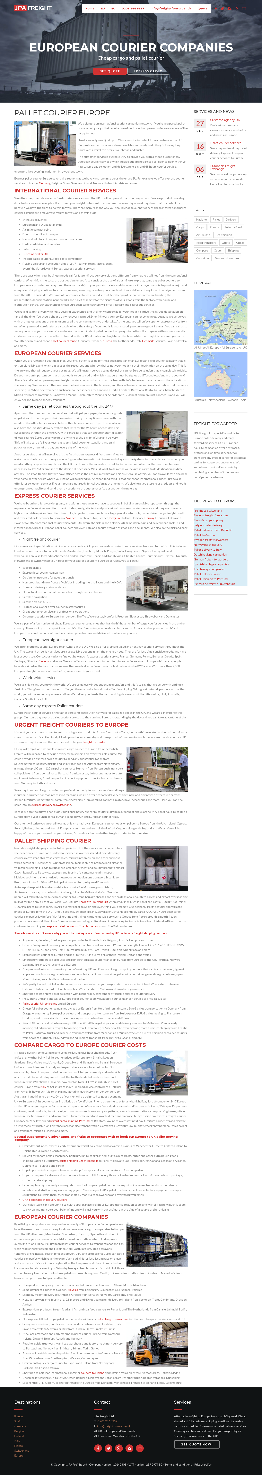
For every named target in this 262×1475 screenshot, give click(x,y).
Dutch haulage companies (210, 554)
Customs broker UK (35, 254)
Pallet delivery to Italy (208, 549)
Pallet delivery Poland (207, 574)
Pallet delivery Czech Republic (213, 530)
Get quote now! (197, 1444)
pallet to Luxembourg (94, 901)
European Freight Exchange (222, 167)
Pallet (216, 219)
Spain (17, 1421)
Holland (19, 1436)
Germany (44, 183)
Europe (214, 227)
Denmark (148, 341)
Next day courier (148, 72)
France (18, 1416)
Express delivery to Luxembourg (214, 583)
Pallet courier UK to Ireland (40, 1003)
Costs (218, 250)
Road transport (206, 242)
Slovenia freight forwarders (211, 515)
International (233, 227)
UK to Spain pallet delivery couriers (45, 1199)
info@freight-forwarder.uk (171, 8)
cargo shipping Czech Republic (78, 1160)
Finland (18, 1445)
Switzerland (21, 1450)
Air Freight (203, 235)
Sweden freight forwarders (211, 539)
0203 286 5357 (133, 8)
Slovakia (73, 1289)
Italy (43, 1087)
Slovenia (44, 661)
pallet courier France (64, 341)
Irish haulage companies (209, 569)
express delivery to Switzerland (51, 804)
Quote (226, 242)
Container (202, 258)
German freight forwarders (211, 559)
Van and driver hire (227, 258)
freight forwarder (94, 742)
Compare (202, 250)
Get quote (107, 72)
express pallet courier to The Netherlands (74, 926)
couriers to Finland (92, 1372)
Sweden (71, 518)
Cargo (200, 227)
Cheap (240, 242)
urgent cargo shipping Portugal (70, 1121)
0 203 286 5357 (107, 1421)
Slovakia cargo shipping (208, 520)
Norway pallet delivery (208, 544)
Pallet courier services (225, 143)
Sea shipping (224, 235)
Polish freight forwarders (113, 1319)
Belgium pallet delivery (208, 525)
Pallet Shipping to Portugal (211, 579)
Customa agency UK (225, 120)
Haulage (201, 219)
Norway (149, 518)
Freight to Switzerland (208, 510)
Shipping (233, 250)
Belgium (115, 518)
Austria (107, 341)
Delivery (231, 219)
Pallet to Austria (204, 535)
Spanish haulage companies (211, 564)
